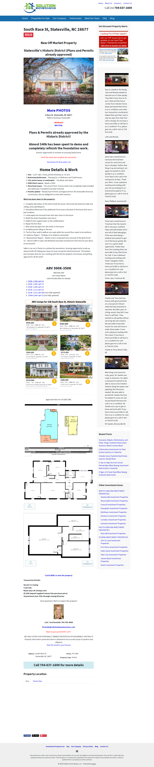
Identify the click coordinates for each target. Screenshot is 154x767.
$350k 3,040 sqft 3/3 (36, 287)
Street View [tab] (37, 681)
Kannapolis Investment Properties (114, 508)
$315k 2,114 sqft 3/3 (36, 290)
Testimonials (75, 18)
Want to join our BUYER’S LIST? (58, 632)
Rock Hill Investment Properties (113, 533)
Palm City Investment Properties (113, 554)
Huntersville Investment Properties (114, 497)
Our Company (59, 18)
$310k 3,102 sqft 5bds (36, 292)
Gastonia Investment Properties (113, 523)
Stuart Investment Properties (112, 565)
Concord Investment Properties (113, 504)
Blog (112, 18)
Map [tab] (27, 681)
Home (100, 3)
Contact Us (127, 3)
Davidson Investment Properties (113, 516)
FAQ (105, 18)
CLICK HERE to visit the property (58, 575)
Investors (117, 3)
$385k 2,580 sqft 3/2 (36, 284)
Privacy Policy (88, 746)
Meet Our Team (92, 18)
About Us (108, 3)
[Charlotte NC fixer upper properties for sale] (114, 46)
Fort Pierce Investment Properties (114, 547)
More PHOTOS (58, 110)
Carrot (93, 764)
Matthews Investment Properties (114, 512)
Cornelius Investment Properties (113, 519)
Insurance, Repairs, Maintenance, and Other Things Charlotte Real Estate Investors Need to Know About (113, 443)
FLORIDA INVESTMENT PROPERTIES (113, 537)
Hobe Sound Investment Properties (114, 551)
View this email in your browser (59, 645)
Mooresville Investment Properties (114, 501)
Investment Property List (55, 746)
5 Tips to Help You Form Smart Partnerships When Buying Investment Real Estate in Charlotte (114, 465)
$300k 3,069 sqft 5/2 (36, 295)
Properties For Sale (40, 18)
